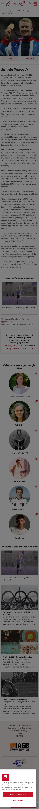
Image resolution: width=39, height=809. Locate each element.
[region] (18, 788)
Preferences (18, 800)
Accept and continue (18, 795)
